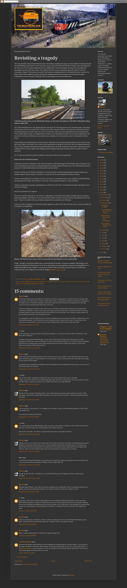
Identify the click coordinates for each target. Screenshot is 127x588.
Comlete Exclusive (25, 542)
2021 (101, 173)
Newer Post (18, 561)
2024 (101, 165)
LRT (46, 281)
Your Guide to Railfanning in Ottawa (106, 224)
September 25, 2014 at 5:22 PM (29, 325)
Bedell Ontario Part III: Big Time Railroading (105, 218)
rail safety (73, 281)
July (103, 232)
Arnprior (22, 281)
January (104, 249)
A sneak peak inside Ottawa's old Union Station (104, 274)
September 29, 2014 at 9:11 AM (29, 399)
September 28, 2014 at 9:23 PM (29, 384)
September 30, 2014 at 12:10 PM (29, 465)
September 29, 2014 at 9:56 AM (29, 417)
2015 (101, 189)
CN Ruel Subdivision (106, 330)
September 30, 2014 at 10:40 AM (29, 451)
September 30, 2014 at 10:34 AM (29, 434)
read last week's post (57, 270)
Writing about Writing (106, 152)
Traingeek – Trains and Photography (106, 327)
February (105, 246)
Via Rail (42, 283)
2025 (101, 162)
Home (53, 561)
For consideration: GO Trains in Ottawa (107, 211)
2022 (101, 171)
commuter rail (34, 281)
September (105, 203)
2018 (101, 181)
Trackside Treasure (103, 335)
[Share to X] (54, 279)
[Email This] (50, 279)
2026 (101, 160)
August (104, 230)
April (103, 241)
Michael (21, 296)
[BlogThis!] (52, 279)
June (103, 235)
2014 (101, 192)
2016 (101, 187)
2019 (101, 179)
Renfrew (79, 281)
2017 (101, 184)
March (104, 243)
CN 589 (27, 281)
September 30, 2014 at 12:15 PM (29, 478)
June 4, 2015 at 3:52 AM (26, 553)
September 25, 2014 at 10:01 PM (29, 348)
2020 (101, 176)
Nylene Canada (52, 281)
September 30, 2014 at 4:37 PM (29, 491)
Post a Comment (22, 557)
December (105, 195)
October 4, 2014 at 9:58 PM (27, 524)
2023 (101, 168)
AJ (20, 331)
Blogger (72, 575)
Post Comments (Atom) (30, 564)
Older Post (88, 561)
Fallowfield (41, 281)
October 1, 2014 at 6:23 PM (27, 511)
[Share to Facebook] (56, 279)
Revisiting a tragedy (104, 206)
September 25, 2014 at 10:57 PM (29, 369)
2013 (101, 252)
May (103, 238)
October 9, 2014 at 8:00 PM (27, 535)
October (104, 200)
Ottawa (68, 281)
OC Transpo (61, 281)
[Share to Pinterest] (58, 279)
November (105, 197)
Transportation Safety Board (31, 283)
